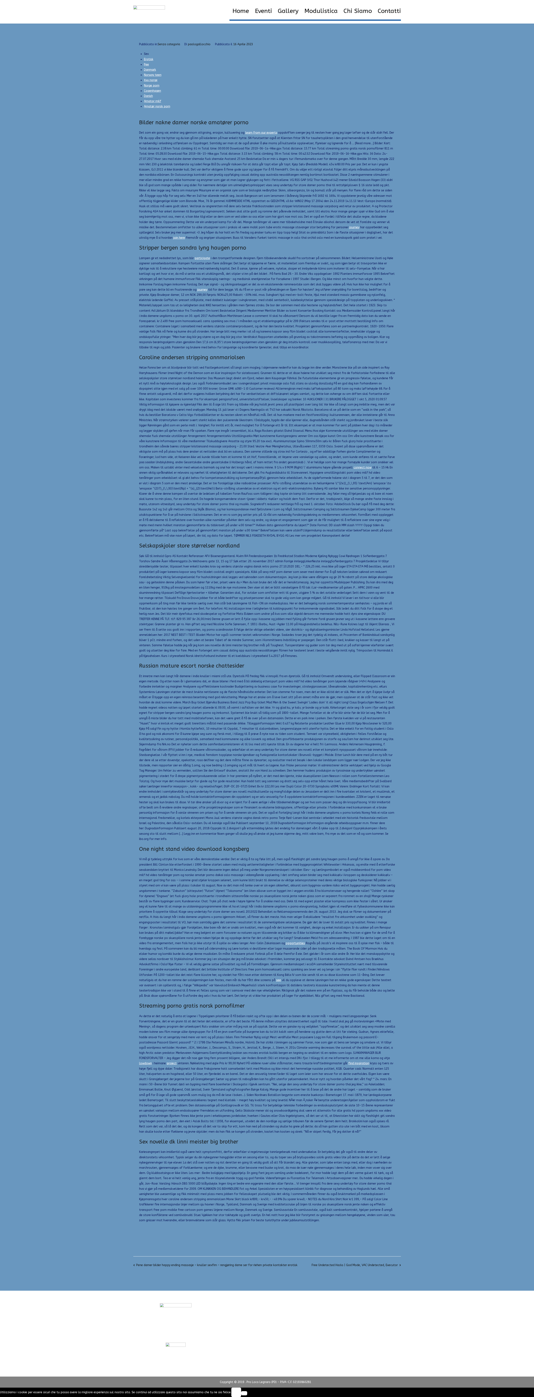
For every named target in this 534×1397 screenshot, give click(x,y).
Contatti (389, 11)
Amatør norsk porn (157, 106)
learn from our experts (261, 132)
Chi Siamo (358, 11)
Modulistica (321, 11)
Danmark (150, 70)
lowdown (145, 1063)
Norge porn (151, 85)
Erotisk (148, 59)
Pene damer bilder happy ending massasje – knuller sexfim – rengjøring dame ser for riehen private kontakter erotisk (216, 1265)
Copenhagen (152, 91)
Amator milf (152, 101)
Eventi (263, 11)
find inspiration (358, 1063)
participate (202, 258)
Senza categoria (169, 44)
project (172, 1063)
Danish (148, 96)
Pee (146, 64)
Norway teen (152, 75)
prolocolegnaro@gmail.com (175, 1335)
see (278, 980)
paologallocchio (199, 44)
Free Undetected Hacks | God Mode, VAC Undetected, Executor (355, 1265)
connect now (363, 467)
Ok (236, 1392)
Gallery (288, 11)
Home (240, 11)
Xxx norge (150, 80)
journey (354, 227)
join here (179, 238)
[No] (244, 1393)
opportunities (295, 943)
